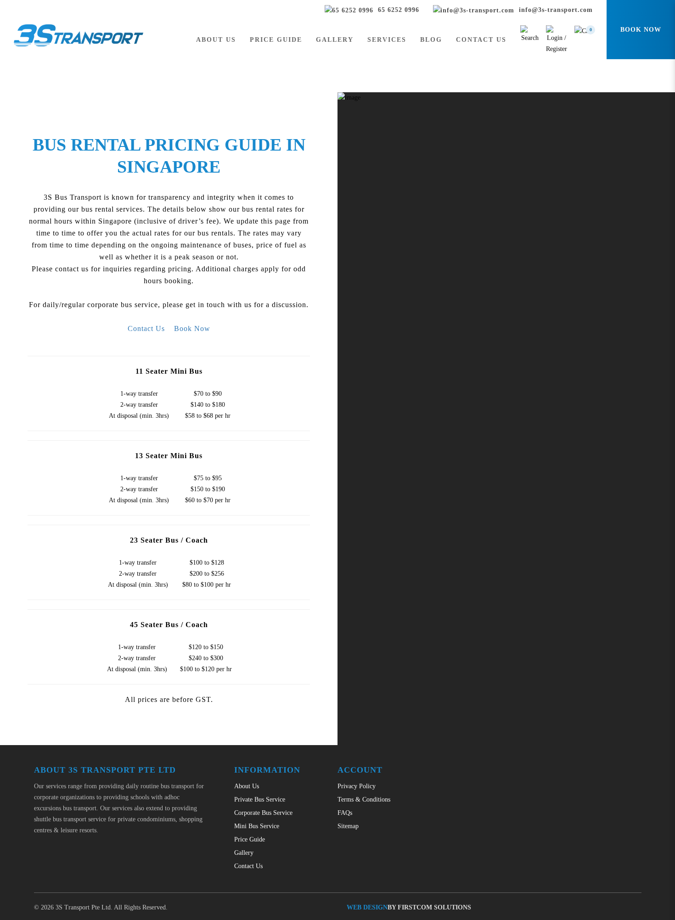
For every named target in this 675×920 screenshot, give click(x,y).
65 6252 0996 (397, 9)
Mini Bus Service (256, 826)
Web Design (367, 907)
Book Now (192, 328)
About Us (246, 786)
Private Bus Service (259, 799)
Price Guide (349, 65)
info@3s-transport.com (555, 9)
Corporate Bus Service (263, 812)
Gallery (243, 852)
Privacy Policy (357, 786)
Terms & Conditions (364, 799)
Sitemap (348, 826)
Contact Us (146, 328)
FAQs (345, 812)
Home (317, 65)
